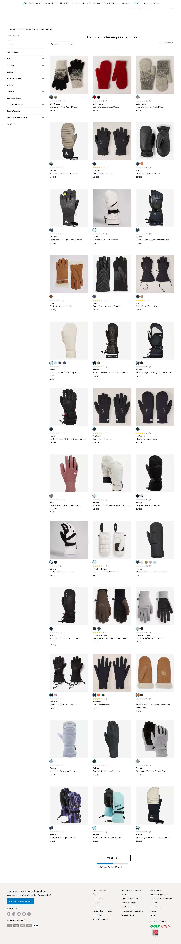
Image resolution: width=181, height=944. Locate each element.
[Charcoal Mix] (56, 97)
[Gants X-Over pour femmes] (69, 540)
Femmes (10, 29)
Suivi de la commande (158, 907)
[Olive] (146, 562)
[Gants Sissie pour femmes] (69, 274)
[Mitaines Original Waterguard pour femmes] (155, 341)
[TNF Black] (94, 629)
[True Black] (138, 496)
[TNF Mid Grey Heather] (138, 629)
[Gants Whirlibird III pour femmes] (69, 673)
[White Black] (142, 496)
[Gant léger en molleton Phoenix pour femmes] (69, 473)
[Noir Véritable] (142, 695)
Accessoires (18, 29)
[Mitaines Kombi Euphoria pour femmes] (155, 540)
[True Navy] (64, 363)
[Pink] (51, 496)
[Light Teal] (94, 828)
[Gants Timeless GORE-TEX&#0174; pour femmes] (69, 407)
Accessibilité (97, 915)
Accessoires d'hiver (32, 29)
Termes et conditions (100, 919)
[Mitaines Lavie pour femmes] (155, 473)
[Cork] (142, 164)
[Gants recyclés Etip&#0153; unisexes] (155, 606)
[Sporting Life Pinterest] (19, 914)
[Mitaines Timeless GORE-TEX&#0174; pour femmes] (69, 606)
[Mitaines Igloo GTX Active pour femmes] (155, 805)
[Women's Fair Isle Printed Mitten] (155, 75)
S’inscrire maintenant (20, 901)
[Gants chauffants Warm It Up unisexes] (155, 208)
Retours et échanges (129, 903)
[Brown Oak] (99, 363)
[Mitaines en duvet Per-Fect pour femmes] (112, 341)
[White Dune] (94, 562)
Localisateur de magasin (159, 894)
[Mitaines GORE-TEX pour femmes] (112, 805)
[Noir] (94, 296)
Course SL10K (98, 898)
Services (153, 911)
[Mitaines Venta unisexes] (155, 407)
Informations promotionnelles (132, 911)
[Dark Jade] (103, 695)
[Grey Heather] (138, 761)
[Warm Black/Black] (51, 230)
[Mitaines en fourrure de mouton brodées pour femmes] (155, 673)
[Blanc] (94, 496)
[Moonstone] (51, 363)
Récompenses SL (128, 915)
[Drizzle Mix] (138, 97)
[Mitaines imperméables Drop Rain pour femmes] (69, 341)
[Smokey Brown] (99, 629)
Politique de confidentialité (102, 911)
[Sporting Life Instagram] (29, 914)
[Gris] (142, 562)
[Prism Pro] (51, 828)
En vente (153, 915)
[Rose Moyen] (150, 562)
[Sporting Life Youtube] (24, 914)
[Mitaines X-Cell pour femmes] (112, 208)
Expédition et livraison (130, 898)
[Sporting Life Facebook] (9, 914)
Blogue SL (96, 903)
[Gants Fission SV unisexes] (155, 274)
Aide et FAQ (126, 894)
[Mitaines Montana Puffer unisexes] (112, 540)
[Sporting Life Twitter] (14, 914)
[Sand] (51, 164)
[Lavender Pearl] (56, 695)
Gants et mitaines (46, 29)
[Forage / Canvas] (142, 296)
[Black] (99, 97)
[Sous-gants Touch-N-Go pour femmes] (155, 739)
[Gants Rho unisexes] (112, 673)
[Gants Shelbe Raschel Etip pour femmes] (112, 606)
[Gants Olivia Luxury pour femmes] (112, 274)
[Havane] (138, 695)
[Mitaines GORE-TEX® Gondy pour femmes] (112, 473)
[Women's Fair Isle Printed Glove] (69, 75)
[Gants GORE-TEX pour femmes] (69, 805)
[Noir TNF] (142, 629)
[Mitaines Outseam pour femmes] (69, 141)
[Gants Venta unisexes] (112, 407)
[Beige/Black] (138, 828)
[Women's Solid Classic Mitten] (112, 75)
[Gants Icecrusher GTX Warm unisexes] (69, 208)
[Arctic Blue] (56, 363)
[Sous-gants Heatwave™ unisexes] (112, 739)
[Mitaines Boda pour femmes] (155, 141)
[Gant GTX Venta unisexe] (112, 141)
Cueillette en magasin (129, 907)
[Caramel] (51, 296)
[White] (94, 230)
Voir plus (112, 858)
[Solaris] (99, 695)
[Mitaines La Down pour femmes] (69, 739)
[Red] (94, 97)
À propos (96, 894)
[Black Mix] (51, 97)
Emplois (96, 907)
